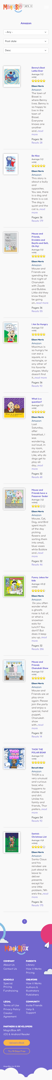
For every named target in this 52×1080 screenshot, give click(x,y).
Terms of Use (11, 1005)
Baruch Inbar (37, 767)
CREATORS (31, 979)
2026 (18, 1066)
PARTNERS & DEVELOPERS (17, 1026)
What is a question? (37, 400)
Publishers (32, 995)
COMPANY (8, 961)
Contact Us (10, 969)
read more (42, 303)
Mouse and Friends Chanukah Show (40, 664)
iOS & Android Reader (16, 1034)
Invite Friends (34, 1005)
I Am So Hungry (40, 324)
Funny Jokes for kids (40, 579)
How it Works (33, 969)
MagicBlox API (12, 1030)
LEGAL (7, 1001)
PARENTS (31, 961)
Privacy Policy (11, 1009)
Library (30, 965)
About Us (9, 965)
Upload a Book (16, 1042)
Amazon (36, 90)
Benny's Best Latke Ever (38, 69)
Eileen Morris (38, 86)
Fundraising (10, 991)
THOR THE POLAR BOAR (39, 751)
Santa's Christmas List (39, 835)
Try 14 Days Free (16, 1051)
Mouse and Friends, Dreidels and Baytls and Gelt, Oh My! (40, 240)
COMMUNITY (33, 1001)
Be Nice (36, 155)
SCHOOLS (8, 979)
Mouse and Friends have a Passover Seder (40, 493)
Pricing (30, 973)
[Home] (14, 8)
